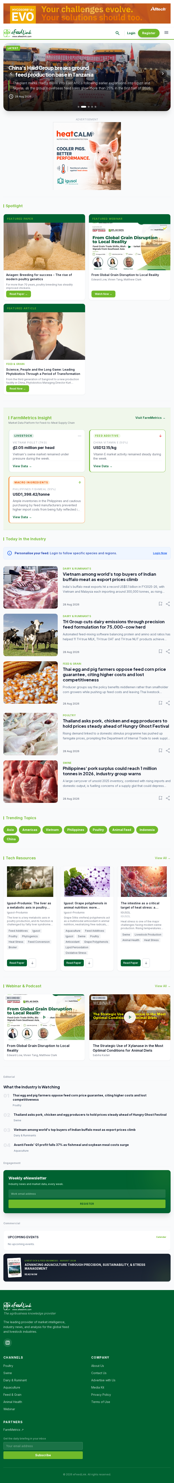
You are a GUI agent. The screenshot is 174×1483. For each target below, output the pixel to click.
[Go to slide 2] (82, 107)
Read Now (31, 1274)
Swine (7, 1373)
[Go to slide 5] (95, 107)
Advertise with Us (103, 1380)
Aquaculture (11, 1387)
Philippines (75, 830)
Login (131, 33)
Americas (29, 830)
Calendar (161, 1237)
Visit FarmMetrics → (150, 417)
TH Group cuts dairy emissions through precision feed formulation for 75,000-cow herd (114, 624)
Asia (10, 830)
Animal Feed (121, 830)
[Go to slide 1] (78, 107)
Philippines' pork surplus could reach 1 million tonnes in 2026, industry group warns (110, 770)
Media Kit (97, 1387)
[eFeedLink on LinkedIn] (7, 1342)
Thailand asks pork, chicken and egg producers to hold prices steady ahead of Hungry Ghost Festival (116, 723)
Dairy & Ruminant (15, 1380)
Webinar (9, 1409)
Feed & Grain (12, 1394)
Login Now (160, 553)
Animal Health (12, 1402)
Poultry (98, 830)
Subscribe (43, 1455)
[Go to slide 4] (92, 107)
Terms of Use (100, 1402)
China (11, 839)
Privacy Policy (101, 1394)
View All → (163, 858)
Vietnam (52, 830)
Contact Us (99, 1373)
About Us (97, 1366)
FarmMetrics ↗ (13, 1429)
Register (148, 33)
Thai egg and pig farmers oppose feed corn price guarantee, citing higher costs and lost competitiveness (114, 674)
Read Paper (17, 962)
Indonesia (147, 830)
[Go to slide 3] (87, 107)
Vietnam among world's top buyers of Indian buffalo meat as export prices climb (109, 576)
